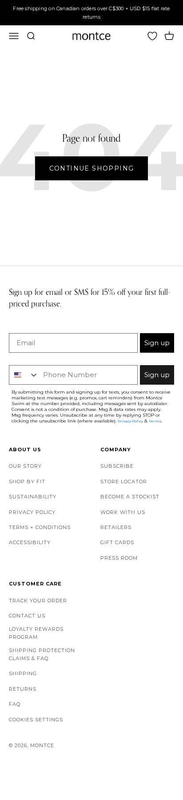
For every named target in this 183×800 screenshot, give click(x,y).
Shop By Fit (27, 481)
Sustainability (32, 497)
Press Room (119, 558)
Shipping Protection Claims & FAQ (42, 654)
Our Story (25, 466)
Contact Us (27, 616)
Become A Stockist (129, 497)
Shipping (23, 673)
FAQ (14, 704)
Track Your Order (38, 600)
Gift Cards (117, 542)
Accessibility (30, 542)
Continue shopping (91, 168)
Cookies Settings (36, 719)
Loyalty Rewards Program (36, 633)
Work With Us (122, 512)
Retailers (115, 527)
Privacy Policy (32, 512)
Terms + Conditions (40, 527)
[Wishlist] (152, 36)
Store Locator (123, 481)
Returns (22, 689)
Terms (155, 421)
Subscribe (117, 466)
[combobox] (24, 375)
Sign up (157, 342)
